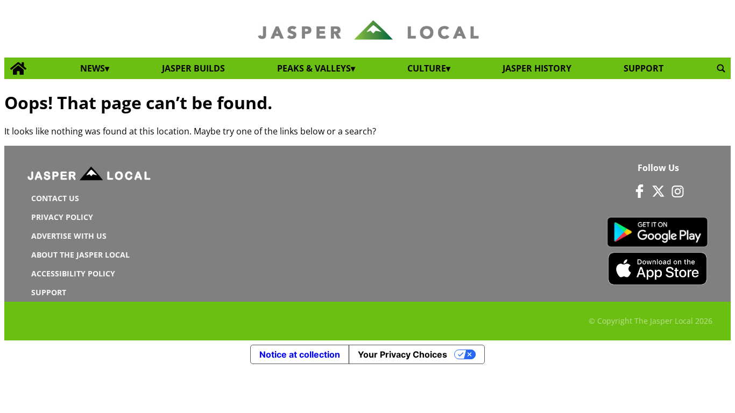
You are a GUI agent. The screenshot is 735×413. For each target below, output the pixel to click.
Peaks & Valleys (314, 68)
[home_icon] (19, 68)
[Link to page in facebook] (639, 191)
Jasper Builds (193, 68)
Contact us (55, 198)
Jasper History (537, 68)
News (92, 68)
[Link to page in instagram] (677, 191)
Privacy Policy (62, 217)
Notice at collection (299, 354)
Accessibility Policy (73, 273)
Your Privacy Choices (402, 354)
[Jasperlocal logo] (90, 176)
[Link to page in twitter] (658, 191)
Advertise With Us (69, 236)
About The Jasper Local (80, 255)
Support (643, 68)
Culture (426, 68)
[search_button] (721, 68)
